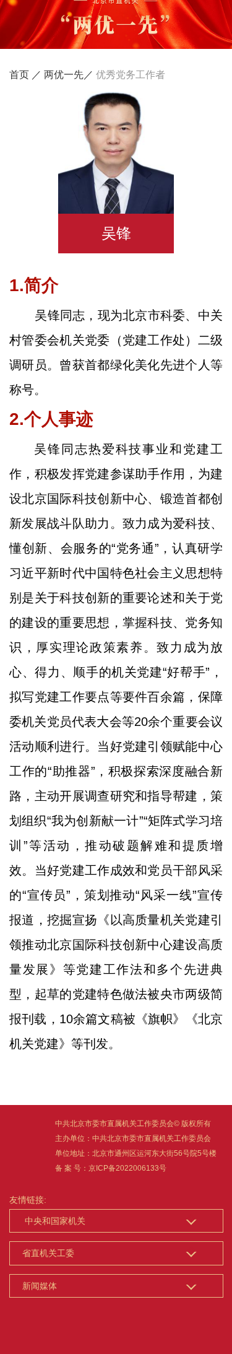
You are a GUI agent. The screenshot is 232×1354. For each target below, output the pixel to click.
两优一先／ (68, 74)
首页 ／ (25, 74)
